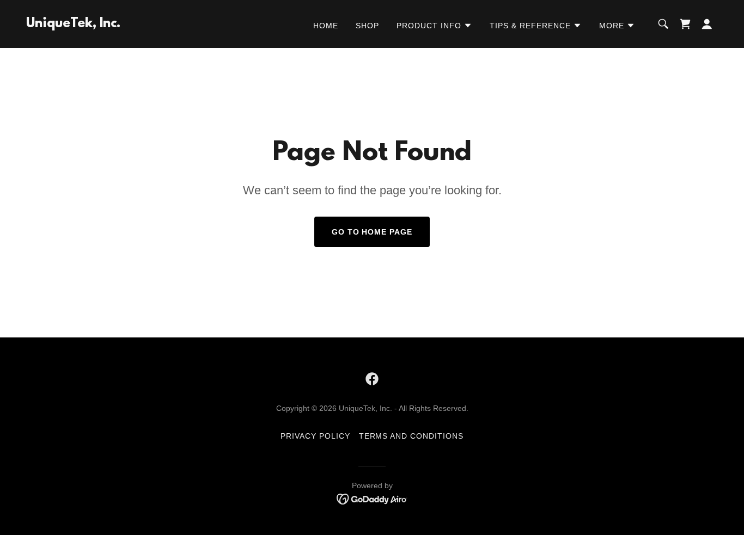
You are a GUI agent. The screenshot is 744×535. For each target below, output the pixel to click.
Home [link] (325, 25)
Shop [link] (367, 25)
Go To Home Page (372, 231)
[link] (73, 24)
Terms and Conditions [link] (411, 436)
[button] (434, 25)
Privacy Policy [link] (315, 436)
